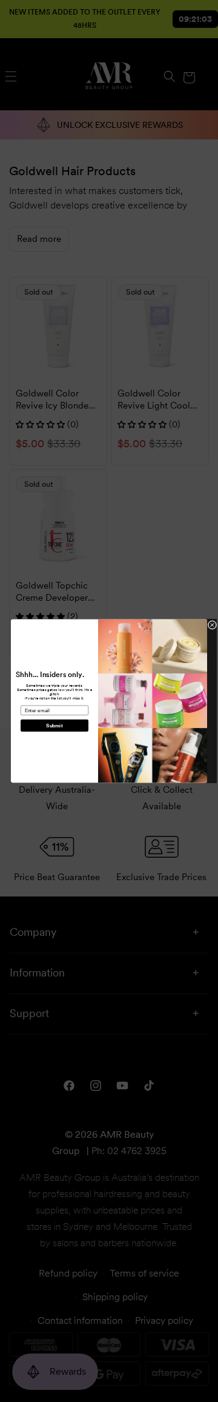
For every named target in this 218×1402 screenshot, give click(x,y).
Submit (54, 726)
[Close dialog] (212, 625)
